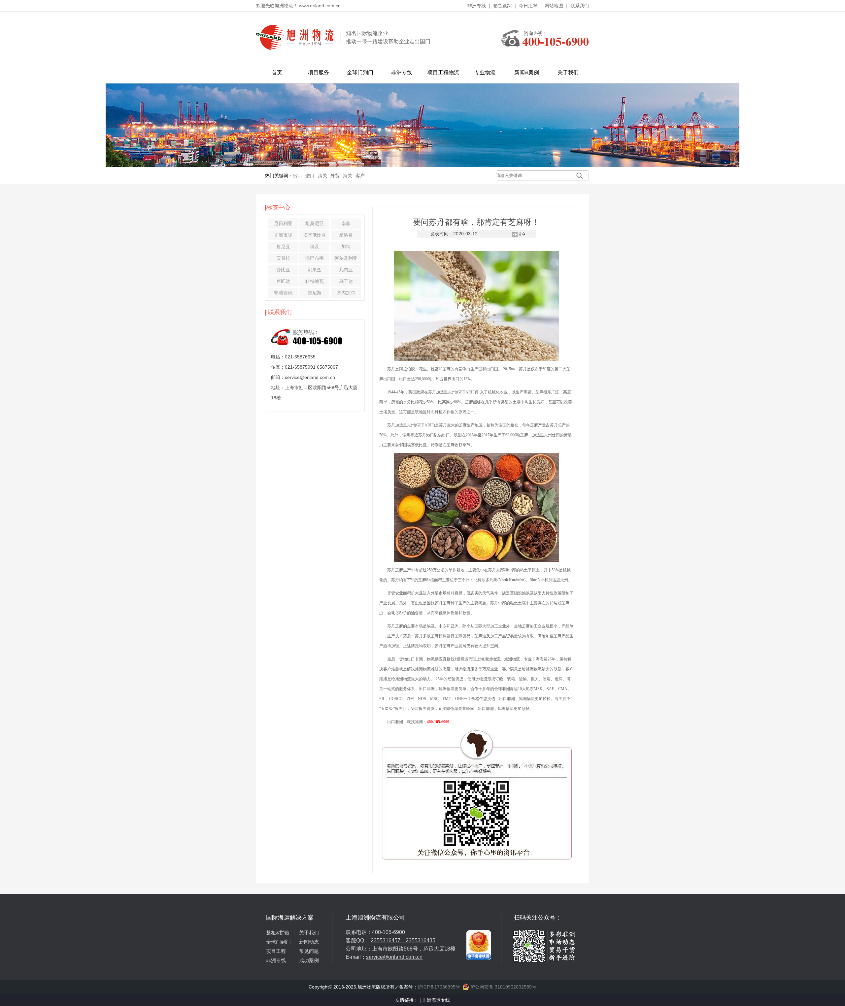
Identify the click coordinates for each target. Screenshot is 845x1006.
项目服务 (318, 72)
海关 (347, 175)
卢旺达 (283, 281)
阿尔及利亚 (345, 258)
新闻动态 (309, 942)
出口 (297, 175)
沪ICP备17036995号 (439, 986)
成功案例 (309, 960)
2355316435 (420, 940)
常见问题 (309, 951)
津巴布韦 (314, 258)
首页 (277, 72)
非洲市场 (283, 235)
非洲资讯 (283, 292)
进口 (310, 175)
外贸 (335, 175)
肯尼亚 (283, 246)
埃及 (314, 246)
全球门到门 (360, 72)
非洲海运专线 (436, 1000)
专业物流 (484, 72)
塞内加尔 (346, 292)
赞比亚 (283, 269)
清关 (322, 175)
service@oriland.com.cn (394, 957)
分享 (522, 234)
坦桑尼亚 (314, 223)
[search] (578, 176)
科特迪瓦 (314, 281)
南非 (346, 223)
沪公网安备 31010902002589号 (502, 986)
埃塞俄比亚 (314, 235)
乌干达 (346, 281)
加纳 (346, 246)
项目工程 (276, 951)
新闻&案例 (526, 72)
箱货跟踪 (502, 5)
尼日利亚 (283, 223)
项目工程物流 (443, 72)
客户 (360, 175)
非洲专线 (476, 5)
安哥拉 (283, 258)
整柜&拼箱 (277, 932)
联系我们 (579, 5)
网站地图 (554, 5)
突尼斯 (314, 292)
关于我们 (568, 72)
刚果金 (314, 269)
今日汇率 (528, 5)
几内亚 (346, 269)
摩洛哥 (346, 235)
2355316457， (388, 940)
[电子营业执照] (478, 916)
